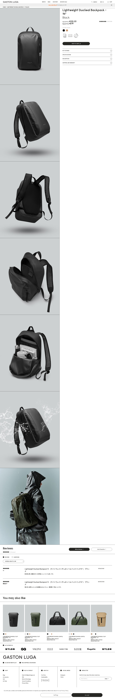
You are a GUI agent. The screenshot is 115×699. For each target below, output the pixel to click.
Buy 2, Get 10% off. (53, 5)
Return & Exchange (26, 679)
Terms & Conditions (26, 681)
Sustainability (44, 677)
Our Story (43, 675)
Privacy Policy (25, 683)
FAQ (23, 677)
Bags (4, 675)
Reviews (7, 557)
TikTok (61, 677)
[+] (111, 5)
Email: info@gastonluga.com (28, 675)
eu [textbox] (103, 2)
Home (4, 7)
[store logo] (10, 2)
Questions (16, 557)
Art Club (5, 681)
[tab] (79, 549)
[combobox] (95, 2)
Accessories (6, 677)
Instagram (62, 675)
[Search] (92, 1)
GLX (4, 679)
